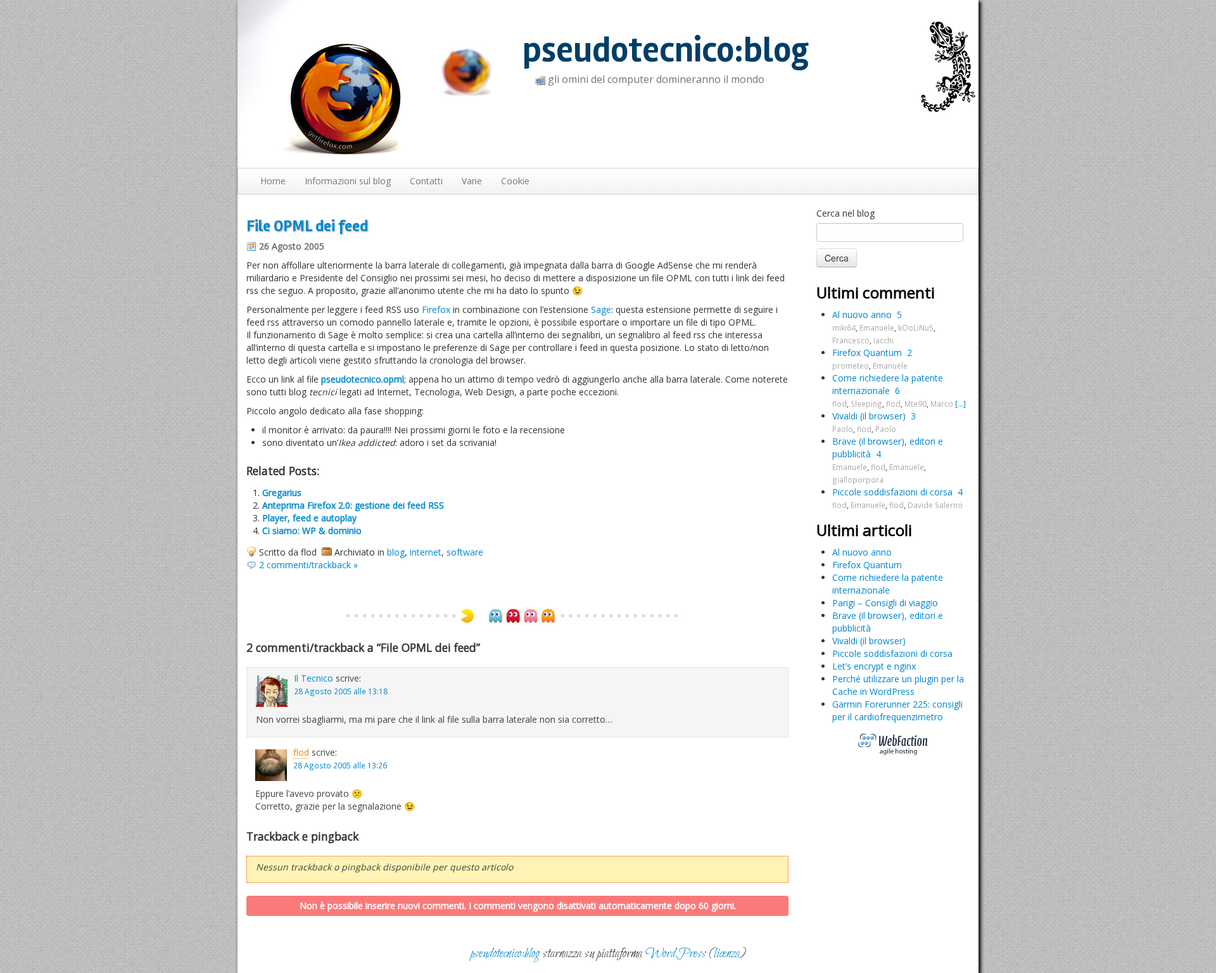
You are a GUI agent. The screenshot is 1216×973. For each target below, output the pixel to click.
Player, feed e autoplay (309, 518)
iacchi (883, 340)
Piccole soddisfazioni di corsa (892, 492)
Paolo (842, 429)
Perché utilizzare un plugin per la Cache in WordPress (898, 685)
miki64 (844, 327)
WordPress (675, 953)
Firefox (436, 309)
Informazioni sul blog (348, 181)
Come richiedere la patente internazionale (887, 384)
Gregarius (281, 492)
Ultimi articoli (864, 529)
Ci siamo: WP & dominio (312, 531)
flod (301, 752)
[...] (960, 403)
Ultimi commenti (875, 292)
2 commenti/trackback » (308, 565)
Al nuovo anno (862, 314)
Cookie (515, 181)
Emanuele (876, 327)
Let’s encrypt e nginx (874, 666)
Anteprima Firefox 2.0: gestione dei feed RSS (353, 505)
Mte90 (915, 403)
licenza (727, 953)
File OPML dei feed (307, 226)
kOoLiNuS (916, 327)
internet (425, 552)
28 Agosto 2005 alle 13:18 (341, 691)
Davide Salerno (935, 505)
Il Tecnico (313, 678)
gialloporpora (858, 479)
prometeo (850, 365)
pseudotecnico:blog (665, 50)
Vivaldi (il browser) (869, 416)
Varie (472, 181)
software (464, 552)
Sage (601, 309)
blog (396, 552)
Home (273, 181)
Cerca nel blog (845, 213)
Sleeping (866, 403)
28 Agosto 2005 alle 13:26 (340, 765)
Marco (941, 403)
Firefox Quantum (867, 353)
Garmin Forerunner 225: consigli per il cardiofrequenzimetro (897, 710)
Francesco (851, 340)
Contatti (426, 181)
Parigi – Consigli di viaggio (885, 603)
